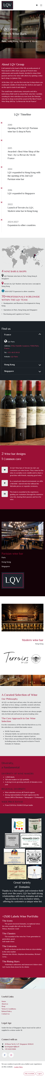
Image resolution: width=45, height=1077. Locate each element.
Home (4, 1001)
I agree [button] (39, 1073)
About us (5, 1004)
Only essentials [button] (29, 1073)
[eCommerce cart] (36, 5)
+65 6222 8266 (10, 1049)
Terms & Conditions (9, 1009)
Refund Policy (7, 1011)
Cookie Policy (18, 1067)
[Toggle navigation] (41, 5)
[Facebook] (4, 1055)
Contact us (6, 1014)
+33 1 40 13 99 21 (13, 352)
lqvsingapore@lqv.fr (12, 1047)
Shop (3, 1006)
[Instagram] (11, 1055)
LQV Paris (14, 357)
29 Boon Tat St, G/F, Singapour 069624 (19, 1044)
